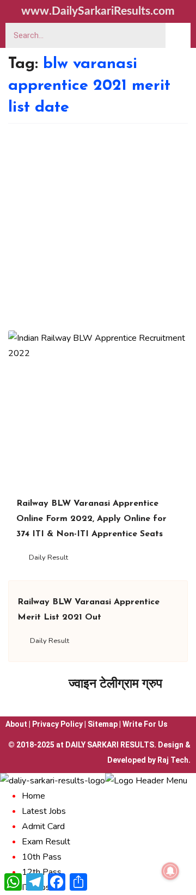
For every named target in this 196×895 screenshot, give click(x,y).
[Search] (178, 35)
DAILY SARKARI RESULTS (109, 744)
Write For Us (145, 724)
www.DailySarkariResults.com (98, 11)
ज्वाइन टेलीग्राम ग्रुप (115, 683)
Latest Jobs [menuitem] (44, 811)
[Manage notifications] (170, 871)
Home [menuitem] (33, 796)
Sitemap (103, 724)
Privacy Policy (57, 724)
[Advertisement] (98, 227)
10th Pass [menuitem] (42, 857)
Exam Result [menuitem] (46, 842)
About (16, 724)
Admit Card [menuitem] (43, 826)
